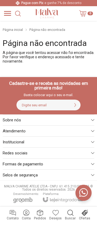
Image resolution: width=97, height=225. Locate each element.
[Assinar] (75, 105)
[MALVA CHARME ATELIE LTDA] (46, 13)
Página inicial (13, 30)
